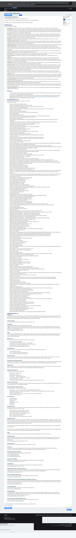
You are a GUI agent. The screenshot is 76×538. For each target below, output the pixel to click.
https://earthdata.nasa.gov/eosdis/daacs (25, 94)
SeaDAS (12, 472)
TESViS (11, 484)
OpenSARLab (13, 466)
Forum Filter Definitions (12, 13)
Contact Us (70, 523)
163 (65, 21)
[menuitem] (49, 515)
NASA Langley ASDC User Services (11, 518)
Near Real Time (13, 461)
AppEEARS (12, 330)
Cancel (12, 532)
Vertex (11, 488)
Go (15, 532)
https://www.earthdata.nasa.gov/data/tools (15, 500)
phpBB (63, 524)
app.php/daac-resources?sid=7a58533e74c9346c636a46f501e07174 (45, 96)
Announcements (10, 505)
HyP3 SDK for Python (14, 454)
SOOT (11, 476)
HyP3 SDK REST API (14, 455)
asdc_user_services (9, 18)
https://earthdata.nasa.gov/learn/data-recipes (34, 367)
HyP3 (11, 456)
